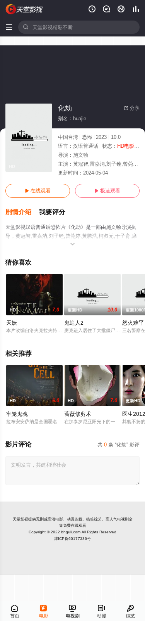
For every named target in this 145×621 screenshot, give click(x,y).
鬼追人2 (74, 323)
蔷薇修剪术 (77, 414)
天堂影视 (20, 519)
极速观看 (107, 191)
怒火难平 (133, 323)
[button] (22, 212)
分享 (132, 108)
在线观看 (38, 191)
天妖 (11, 323)
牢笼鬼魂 (17, 414)
